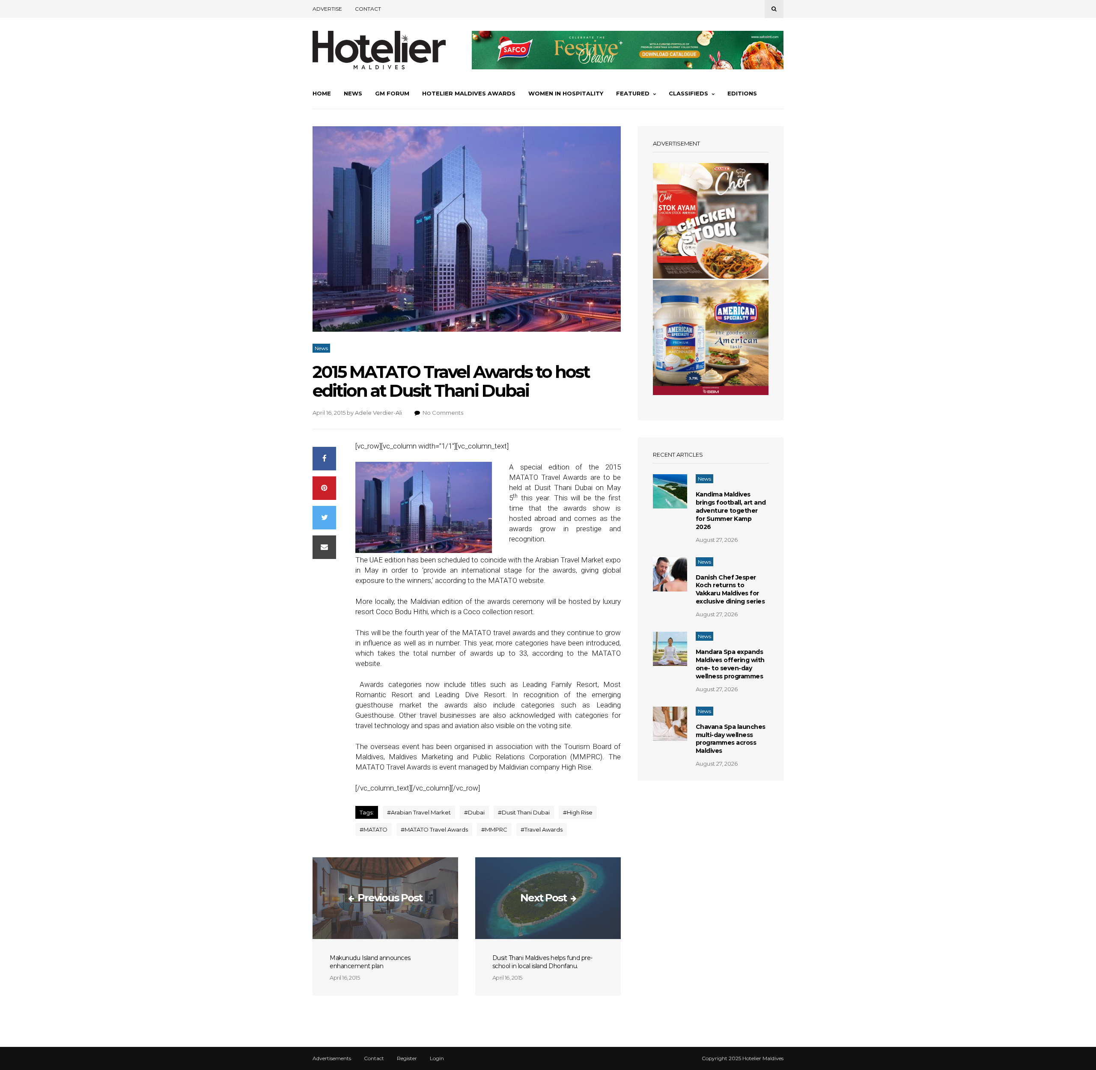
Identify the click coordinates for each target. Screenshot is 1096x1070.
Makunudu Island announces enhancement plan (370, 962)
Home (322, 93)
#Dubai (474, 812)
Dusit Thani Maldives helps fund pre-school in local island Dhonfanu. (542, 962)
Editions (742, 93)
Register (407, 1058)
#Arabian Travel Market (419, 812)
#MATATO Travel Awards (434, 829)
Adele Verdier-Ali (378, 412)
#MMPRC (494, 829)
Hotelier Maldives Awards (468, 93)
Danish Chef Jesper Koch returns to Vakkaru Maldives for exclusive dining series (730, 590)
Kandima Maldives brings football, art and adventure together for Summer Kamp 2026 (731, 510)
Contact (368, 9)
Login (437, 1058)
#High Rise (578, 812)
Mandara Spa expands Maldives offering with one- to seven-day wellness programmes (730, 664)
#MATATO (373, 829)
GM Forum (392, 93)
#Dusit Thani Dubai (524, 812)
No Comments (443, 412)
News (353, 93)
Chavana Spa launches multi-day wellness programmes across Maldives (730, 739)
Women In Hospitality (565, 93)
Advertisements (332, 1058)
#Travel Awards (542, 829)
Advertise (327, 9)
